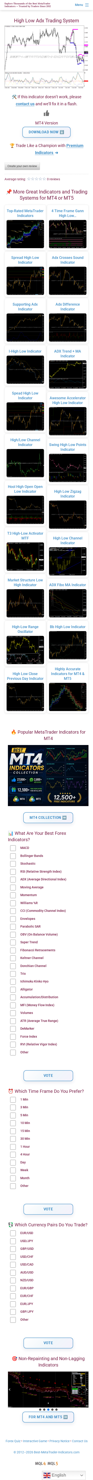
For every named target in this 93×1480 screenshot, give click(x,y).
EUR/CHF (26, 1296)
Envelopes (27, 919)
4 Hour (25, 1154)
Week (24, 1170)
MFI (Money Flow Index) (37, 1005)
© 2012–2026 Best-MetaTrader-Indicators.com (46, 1452)
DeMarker (27, 1029)
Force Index (28, 1037)
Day (23, 1162)
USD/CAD (26, 1264)
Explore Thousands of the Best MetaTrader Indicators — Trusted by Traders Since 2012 (28, 5)
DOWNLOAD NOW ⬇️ (46, 132)
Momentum (28, 895)
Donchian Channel (33, 966)
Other (24, 1052)
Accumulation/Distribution (39, 997)
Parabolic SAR (30, 926)
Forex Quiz (13, 1441)
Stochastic (27, 864)
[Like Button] (46, 113)
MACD (24, 848)
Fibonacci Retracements (37, 950)
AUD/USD (26, 1272)
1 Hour (25, 1147)
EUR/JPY (26, 1304)
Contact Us (80, 1441)
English (58, 1475)
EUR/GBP (27, 1288)
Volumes (26, 1013)
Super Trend (29, 942)
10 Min (25, 1123)
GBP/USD (27, 1249)
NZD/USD (26, 1280)
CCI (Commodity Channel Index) (43, 911)
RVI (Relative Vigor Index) (38, 1044)
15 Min (25, 1131)
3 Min (24, 1107)
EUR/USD (26, 1233)
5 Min (24, 1115)
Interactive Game (35, 1441)
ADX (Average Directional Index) (43, 879)
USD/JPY (26, 1241)
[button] (10, 1389)
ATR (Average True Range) (39, 1021)
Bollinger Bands (31, 856)
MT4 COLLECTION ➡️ (48, 817)
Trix (23, 974)
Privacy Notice (59, 1441)
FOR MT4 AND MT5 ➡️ (48, 1417)
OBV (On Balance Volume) (39, 934)
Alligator (26, 989)
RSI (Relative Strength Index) (41, 872)
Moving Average (32, 887)
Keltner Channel (32, 958)
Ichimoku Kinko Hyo (34, 981)
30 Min (25, 1139)
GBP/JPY (27, 1312)
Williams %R (29, 903)
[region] (48, 1392)
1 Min (24, 1099)
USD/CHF (26, 1257)
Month (25, 1178)
